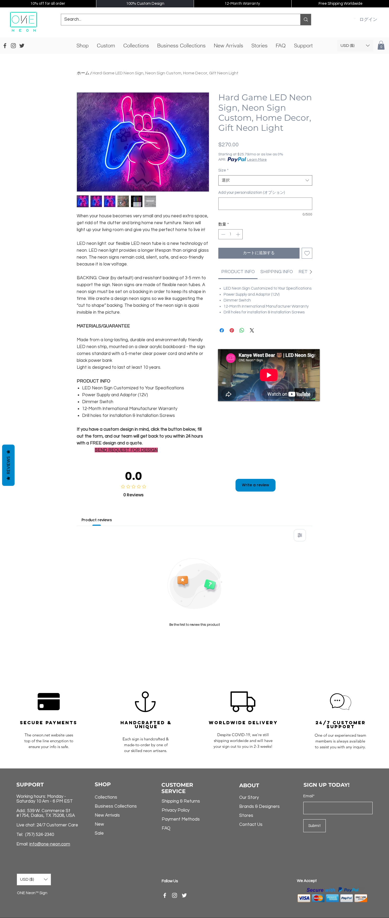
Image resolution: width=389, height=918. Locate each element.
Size (223, 170)
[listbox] (355, 45)
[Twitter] (184, 895)
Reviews (8, 465)
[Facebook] (164, 895)
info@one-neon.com (49, 844)
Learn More (257, 159)
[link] (238, 271)
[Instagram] (174, 895)
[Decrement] (222, 234)
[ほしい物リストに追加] (307, 253)
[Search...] (305, 19)
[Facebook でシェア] (222, 330)
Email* (309, 796)
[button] (354, 18)
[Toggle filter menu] (300, 535)
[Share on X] (252, 330)
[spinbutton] (230, 234)
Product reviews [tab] (97, 520)
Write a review (255, 485)
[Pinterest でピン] (232, 330)
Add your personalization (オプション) (251, 193)
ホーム (83, 73)
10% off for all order (47, 4)
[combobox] (265, 180)
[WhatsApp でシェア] (242, 330)
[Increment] (238, 234)
